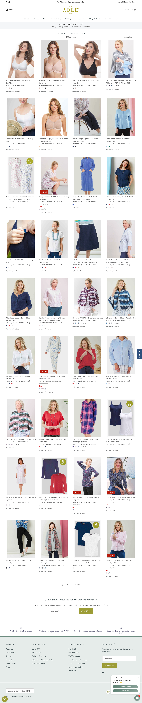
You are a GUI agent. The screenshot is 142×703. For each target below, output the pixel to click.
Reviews (9, 656)
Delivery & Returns (39, 656)
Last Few (107, 19)
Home (26, 19)
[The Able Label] (71, 10)
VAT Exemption (74, 656)
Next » (77, 585)
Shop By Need (94, 19)
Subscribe (86, 611)
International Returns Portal (42, 660)
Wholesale (72, 671)
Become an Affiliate (75, 667)
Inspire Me (81, 19)
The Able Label (15, 696)
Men (45, 19)
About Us (9, 649)
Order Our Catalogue (76, 663)
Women (36, 19)
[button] (137, 698)
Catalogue (69, 19)
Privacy (8, 667)
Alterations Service (39, 663)
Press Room (10, 660)
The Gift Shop (56, 19)
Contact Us (36, 649)
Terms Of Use (11, 663)
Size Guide (72, 649)
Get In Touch (11, 652)
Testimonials (36, 652)
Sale (116, 19)
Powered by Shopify (26, 696)
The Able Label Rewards (77, 660)
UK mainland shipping (66, 2)
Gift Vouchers (73, 652)
